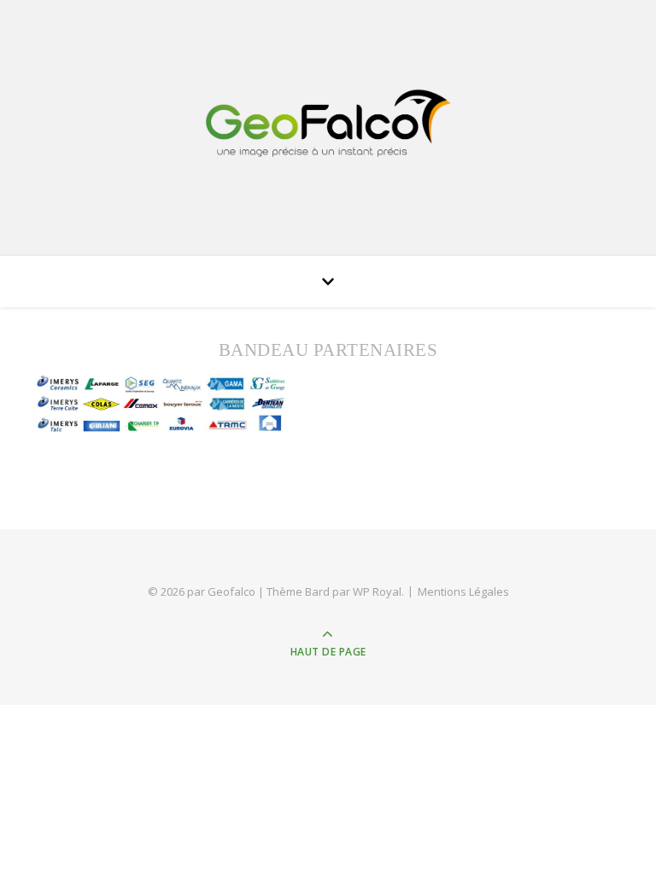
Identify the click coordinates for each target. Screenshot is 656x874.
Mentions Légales (463, 591)
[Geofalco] (328, 123)
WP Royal (377, 591)
